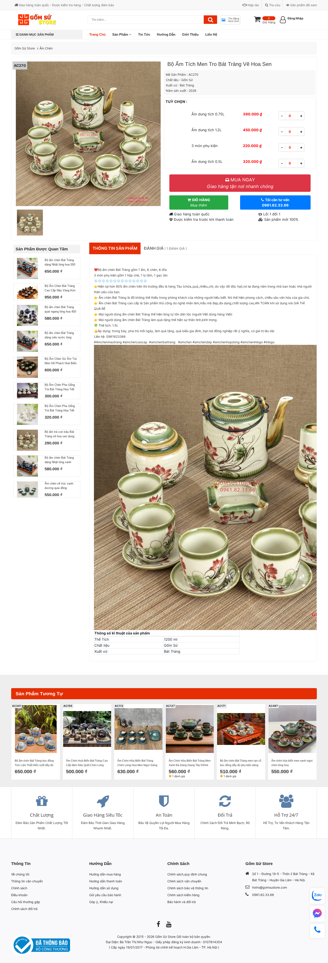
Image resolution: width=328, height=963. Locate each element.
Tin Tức (144, 34)
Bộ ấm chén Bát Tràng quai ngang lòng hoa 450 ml (60, 309)
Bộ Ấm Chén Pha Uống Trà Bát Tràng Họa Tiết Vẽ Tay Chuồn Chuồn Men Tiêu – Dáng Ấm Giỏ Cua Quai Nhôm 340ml (60, 408)
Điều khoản (19, 895)
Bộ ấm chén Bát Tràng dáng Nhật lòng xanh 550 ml (59, 460)
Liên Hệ (211, 34)
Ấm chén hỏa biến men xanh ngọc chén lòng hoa (292, 763)
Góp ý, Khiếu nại (101, 902)
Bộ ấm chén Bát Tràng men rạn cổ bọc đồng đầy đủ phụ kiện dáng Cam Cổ (240, 763)
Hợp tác (253, 5)
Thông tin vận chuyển (27, 881)
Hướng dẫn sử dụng (103, 888)
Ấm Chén (46, 48)
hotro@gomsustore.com (269, 887)
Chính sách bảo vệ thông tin (187, 888)
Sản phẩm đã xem (303, 5)
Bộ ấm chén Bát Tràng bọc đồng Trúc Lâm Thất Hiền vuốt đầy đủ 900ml (34, 763)
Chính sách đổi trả (24, 909)
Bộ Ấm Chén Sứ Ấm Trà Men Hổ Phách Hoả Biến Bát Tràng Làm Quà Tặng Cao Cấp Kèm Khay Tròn (61, 361)
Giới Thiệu (190, 34)
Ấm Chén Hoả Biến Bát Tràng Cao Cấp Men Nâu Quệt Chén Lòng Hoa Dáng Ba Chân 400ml (87, 763)
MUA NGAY (240, 183)
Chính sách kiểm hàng (183, 895)
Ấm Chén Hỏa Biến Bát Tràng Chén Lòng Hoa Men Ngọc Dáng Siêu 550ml (137, 763)
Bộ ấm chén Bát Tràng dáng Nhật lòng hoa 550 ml (60, 262)
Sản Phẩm (120, 34)
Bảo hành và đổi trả (181, 902)
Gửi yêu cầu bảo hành (105, 895)
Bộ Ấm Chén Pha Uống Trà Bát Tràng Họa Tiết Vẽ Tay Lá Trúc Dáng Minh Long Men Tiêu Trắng (60, 387)
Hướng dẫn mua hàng (105, 874)
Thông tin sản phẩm (115, 248)
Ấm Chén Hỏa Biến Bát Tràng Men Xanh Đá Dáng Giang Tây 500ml (190, 763)
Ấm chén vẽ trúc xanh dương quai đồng (59, 486)
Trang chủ (97, 34)
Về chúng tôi (20, 874)
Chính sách (19, 888)
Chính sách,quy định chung (187, 874)
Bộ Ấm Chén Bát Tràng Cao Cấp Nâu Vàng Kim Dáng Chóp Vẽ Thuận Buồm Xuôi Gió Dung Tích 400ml (60, 288)
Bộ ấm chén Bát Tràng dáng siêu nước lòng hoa (59, 335)
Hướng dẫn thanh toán (105, 881)
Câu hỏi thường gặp (25, 902)
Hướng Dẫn (166, 34)
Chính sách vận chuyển (184, 881)
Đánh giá (165, 248)
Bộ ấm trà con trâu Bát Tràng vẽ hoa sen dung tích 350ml (59, 434)
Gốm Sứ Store (25, 48)
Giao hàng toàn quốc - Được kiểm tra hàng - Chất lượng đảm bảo (66, 5)
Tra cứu (274, 5)
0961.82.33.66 (263, 895)
